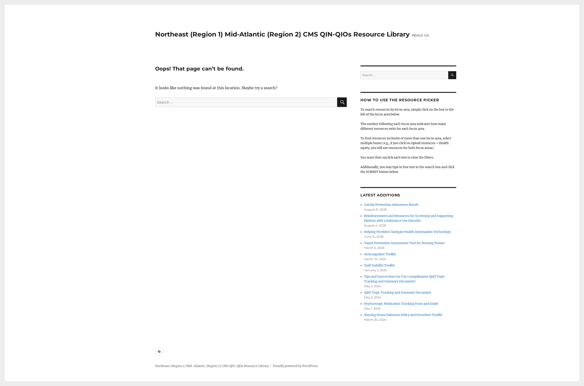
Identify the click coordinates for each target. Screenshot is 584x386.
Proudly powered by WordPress (295, 366)
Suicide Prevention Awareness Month (391, 205)
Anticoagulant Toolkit (380, 254)
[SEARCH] (452, 75)
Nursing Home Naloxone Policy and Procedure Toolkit (403, 315)
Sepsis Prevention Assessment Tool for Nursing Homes (404, 243)
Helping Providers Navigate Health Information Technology (407, 232)
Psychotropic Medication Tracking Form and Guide (401, 304)
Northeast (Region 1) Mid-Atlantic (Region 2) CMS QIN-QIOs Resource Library (282, 34)
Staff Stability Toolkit (379, 265)
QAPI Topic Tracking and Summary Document (397, 293)
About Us (420, 35)
